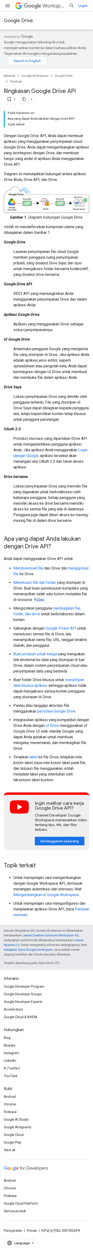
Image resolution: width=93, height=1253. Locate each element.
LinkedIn (10, 1061)
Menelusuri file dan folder (34, 582)
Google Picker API (61, 628)
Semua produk (15, 1211)
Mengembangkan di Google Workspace (46, 895)
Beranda (9, 75)
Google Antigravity (17, 1127)
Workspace (53, 6)
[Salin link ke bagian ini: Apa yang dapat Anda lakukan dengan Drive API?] (56, 546)
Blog (7, 1038)
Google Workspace (34, 75)
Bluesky (10, 1045)
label (33, 757)
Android (10, 1097)
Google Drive (18, 21)
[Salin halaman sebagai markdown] (24, 99)
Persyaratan (13, 1230)
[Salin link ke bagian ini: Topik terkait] (40, 865)
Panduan (16, 81)
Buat (35, 654)
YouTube (10, 1076)
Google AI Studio (16, 1119)
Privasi (32, 1230)
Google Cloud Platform (21, 1203)
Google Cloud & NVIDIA (20, 1017)
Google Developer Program (24, 986)
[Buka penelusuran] (72, 6)
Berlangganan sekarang (60, 841)
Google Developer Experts (23, 1002)
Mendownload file (28, 568)
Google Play (12, 1142)
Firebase (10, 1112)
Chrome (10, 1104)
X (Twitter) (12, 1068)
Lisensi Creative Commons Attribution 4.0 (50, 935)
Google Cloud (14, 1135)
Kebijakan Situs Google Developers (28, 949)
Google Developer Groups (23, 994)
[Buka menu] (7, 5)
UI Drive (52, 725)
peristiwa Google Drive (56, 711)
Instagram (11, 1053)
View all (9, 1150)
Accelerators (13, 1009)
